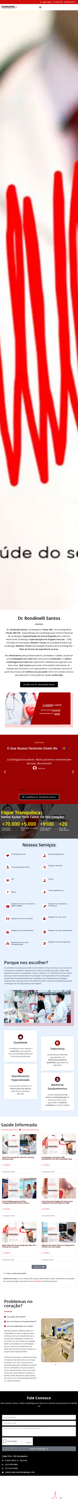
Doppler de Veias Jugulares (59, 942)
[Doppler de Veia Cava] (44, 918)
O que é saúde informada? (16, 1273)
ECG (12, 879)
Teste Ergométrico (55, 890)
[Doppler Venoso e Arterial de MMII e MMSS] (7, 906)
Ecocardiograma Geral (20, 867)
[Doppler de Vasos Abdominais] (44, 932)
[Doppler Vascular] (44, 867)
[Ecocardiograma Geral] (7, 867)
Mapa (13, 892)
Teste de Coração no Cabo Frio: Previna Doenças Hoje (18, 1158)
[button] (40, 7)
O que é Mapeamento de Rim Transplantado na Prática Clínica (15, 1202)
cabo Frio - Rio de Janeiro (15, 1456)
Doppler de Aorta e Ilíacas (22, 918)
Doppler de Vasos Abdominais (60, 930)
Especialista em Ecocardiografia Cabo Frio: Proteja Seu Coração (19, 1246)
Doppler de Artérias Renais (22, 930)
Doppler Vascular (55, 865)
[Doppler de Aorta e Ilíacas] (7, 918)
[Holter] (44, 880)
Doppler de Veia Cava (57, 917)
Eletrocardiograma (56, 854)
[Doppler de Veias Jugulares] (44, 943)
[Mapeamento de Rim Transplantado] (7, 943)
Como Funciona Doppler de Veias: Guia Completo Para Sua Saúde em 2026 (57, 1202)
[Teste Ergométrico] (44, 892)
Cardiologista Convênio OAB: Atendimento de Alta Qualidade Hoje (57, 1158)
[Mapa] (7, 892)
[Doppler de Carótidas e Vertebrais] (44, 906)
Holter (51, 879)
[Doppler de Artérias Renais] (7, 932)
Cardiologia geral (18, 854)
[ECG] (7, 880)
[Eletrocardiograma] (44, 855)
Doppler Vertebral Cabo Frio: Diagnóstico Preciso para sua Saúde (58, 1246)
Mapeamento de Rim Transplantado (19, 943)
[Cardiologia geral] (7, 855)
